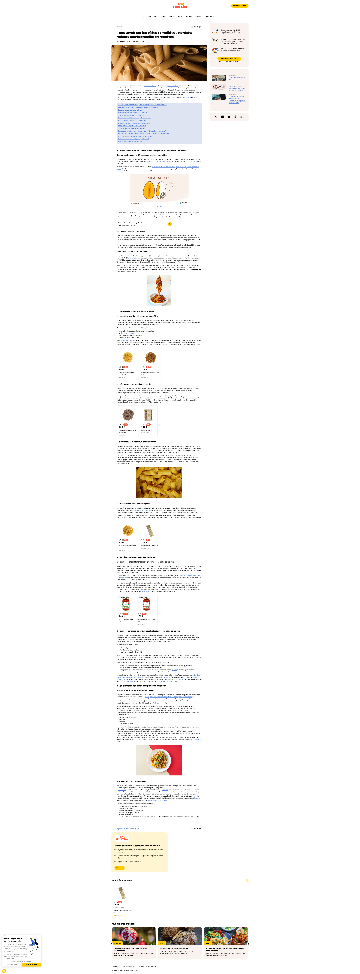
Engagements (209, 16)
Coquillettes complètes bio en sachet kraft (127, 431)
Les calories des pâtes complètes (130, 110)
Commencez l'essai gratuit (229, 58)
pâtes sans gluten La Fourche (157, 800)
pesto (181, 679)
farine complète (159, 161)
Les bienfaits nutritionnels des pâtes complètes (134, 118)
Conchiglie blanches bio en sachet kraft (126, 374)
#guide (119, 829)
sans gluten (187, 97)
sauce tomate (146, 591)
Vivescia (162, 206)
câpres (174, 670)
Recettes (198, 16)
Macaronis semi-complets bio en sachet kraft (127, 547)
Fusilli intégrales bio (147, 430)
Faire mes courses (239, 5)
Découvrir (119, 868)
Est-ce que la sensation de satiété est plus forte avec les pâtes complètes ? (144, 133)
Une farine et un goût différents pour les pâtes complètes (138, 107)
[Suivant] (249, 944)
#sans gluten (134, 829)
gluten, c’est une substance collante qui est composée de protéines (168, 697)
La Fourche (122, 790)
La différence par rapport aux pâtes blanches (134, 123)
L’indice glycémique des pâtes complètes (132, 112)
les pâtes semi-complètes (143, 510)
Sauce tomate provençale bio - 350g (146, 620)
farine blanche (193, 161)
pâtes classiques (126, 340)
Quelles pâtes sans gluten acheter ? (130, 141)
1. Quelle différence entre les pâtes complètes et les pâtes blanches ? (142, 105)
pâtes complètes (150, 86)
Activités (189, 16)
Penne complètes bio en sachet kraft (150, 374)
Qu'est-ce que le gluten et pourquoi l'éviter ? (133, 139)
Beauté (163, 16)
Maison (171, 16)
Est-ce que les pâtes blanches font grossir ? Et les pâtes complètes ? (142, 131)
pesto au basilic (128, 681)
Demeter (197, 798)
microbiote (132, 333)
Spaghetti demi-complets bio (149, 545)
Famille (179, 16)
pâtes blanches (172, 86)
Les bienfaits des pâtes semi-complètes (132, 126)
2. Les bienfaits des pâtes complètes (131, 115)
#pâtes (126, 829)
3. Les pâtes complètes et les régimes (131, 128)
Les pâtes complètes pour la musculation (132, 120)
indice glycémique (133, 258)
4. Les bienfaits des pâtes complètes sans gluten (135, 136)
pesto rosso (161, 681)
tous (149, 16)
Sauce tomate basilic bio (126, 619)
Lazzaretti (164, 677)
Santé (156, 16)
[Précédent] (111, 944)
